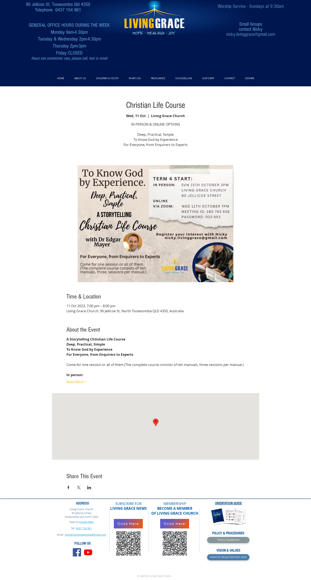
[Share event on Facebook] (68, 487)
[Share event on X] (79, 487)
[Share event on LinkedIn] (89, 487)
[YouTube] (88, 552)
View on (73, 522)
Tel (73, 528)
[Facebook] (77, 552)
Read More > (76, 382)
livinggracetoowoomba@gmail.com (85, 534)
